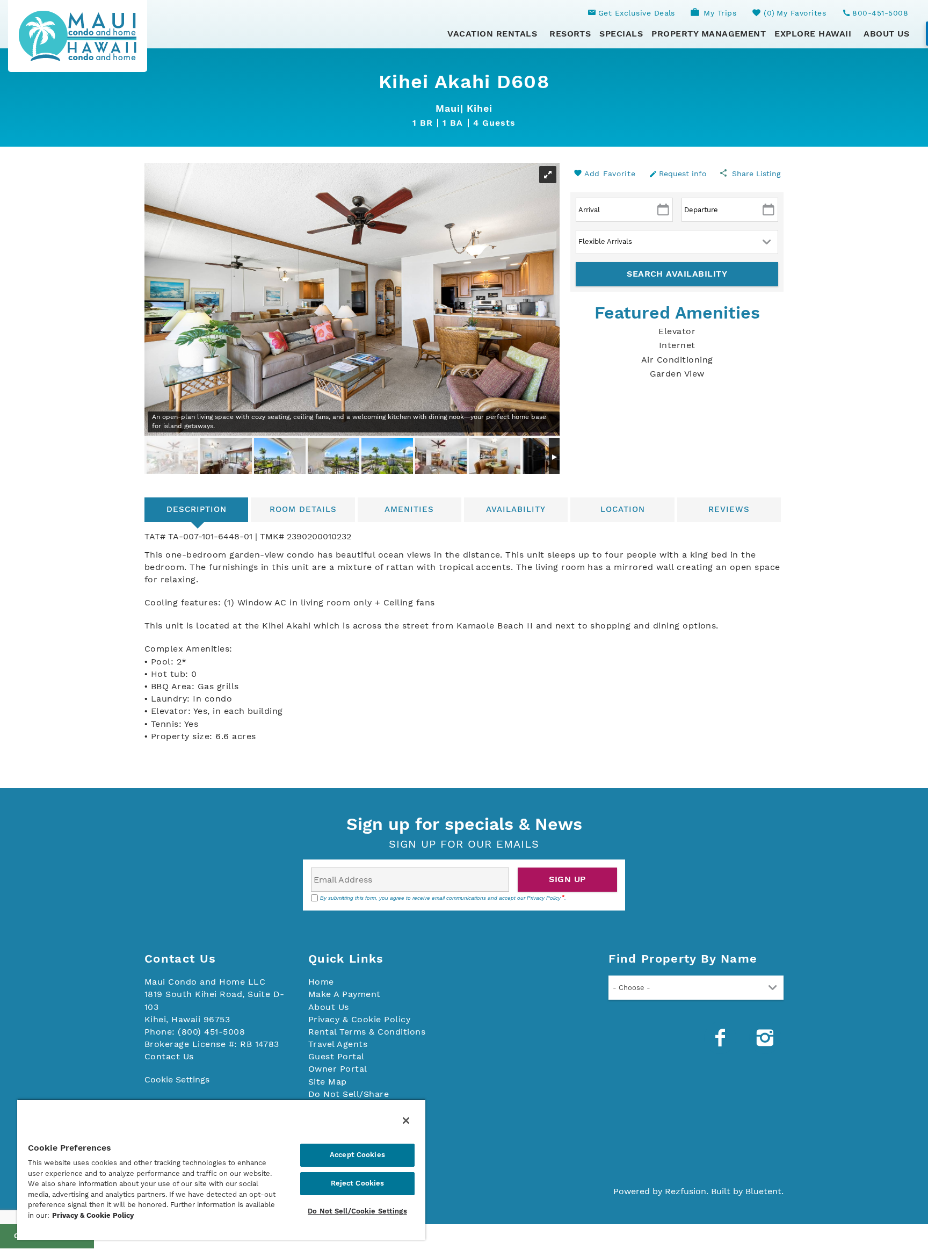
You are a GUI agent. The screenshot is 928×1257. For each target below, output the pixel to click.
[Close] (406, 1120)
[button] (463, 686)
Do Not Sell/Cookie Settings (357, 1211)
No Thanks (464, 737)
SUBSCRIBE (522, 713)
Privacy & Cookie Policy (93, 1215)
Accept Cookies (357, 1155)
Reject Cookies (358, 1183)
